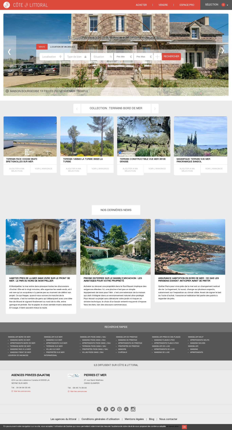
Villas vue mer (53, 349)
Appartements (196, 352)
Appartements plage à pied (166, 343)
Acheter (141, 5)
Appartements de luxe (164, 349)
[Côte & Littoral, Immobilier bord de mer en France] (25, 8)
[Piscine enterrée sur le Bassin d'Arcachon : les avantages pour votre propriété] (117, 247)
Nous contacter (168, 419)
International (50, 355)
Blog (151, 419)
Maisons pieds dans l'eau (94, 340)
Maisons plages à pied (164, 340)
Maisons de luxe (161, 352)
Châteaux (122, 352)
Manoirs (122, 349)
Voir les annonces (22, 391)
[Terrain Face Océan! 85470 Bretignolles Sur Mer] (30, 156)
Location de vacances (62, 47)
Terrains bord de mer (125, 108)
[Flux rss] (99, 411)
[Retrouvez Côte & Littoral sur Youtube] (126, 411)
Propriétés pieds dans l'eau (95, 349)
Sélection (214, 5)
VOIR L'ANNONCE (43, 169)
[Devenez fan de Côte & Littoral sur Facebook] (106, 411)
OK (184, 427)
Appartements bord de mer (22, 343)
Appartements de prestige (130, 343)
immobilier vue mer (53, 337)
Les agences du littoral (63, 419)
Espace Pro (187, 5)
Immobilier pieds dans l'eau (93, 337)
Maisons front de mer (20, 352)
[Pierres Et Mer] (73, 378)
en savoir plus (172, 426)
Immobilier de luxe (161, 346)
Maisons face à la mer (20, 349)
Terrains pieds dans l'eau (94, 346)
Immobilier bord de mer (19, 337)
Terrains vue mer (54, 346)
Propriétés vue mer (55, 352)
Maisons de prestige (127, 340)
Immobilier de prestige (126, 337)
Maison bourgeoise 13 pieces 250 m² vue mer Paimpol (49, 91)
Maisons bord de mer (20, 340)
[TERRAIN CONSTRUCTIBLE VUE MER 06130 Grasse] (143, 156)
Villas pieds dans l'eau (93, 352)
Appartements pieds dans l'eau (96, 343)
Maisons (194, 349)
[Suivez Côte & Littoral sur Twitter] (112, 411)
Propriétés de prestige (128, 346)
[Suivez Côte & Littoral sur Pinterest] (119, 411)
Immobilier (193, 346)
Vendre (163, 5)
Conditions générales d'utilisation (101, 419)
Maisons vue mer (54, 340)
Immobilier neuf (195, 337)
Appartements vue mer (56, 343)
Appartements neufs (199, 340)
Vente (42, 47)
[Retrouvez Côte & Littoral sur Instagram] (133, 411)
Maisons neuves (197, 343)
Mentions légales (134, 419)
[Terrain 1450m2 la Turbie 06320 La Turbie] (98, 156)
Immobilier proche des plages (166, 337)
